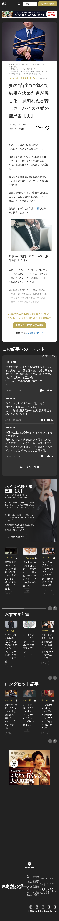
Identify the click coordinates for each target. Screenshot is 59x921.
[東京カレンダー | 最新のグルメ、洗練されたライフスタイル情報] (4, 4)
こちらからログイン (34, 332)
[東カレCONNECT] (29, 14)
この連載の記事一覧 (15, 536)
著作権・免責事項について (36, 887)
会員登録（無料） (47, 4)
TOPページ (29, 876)
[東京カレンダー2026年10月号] (29, 767)
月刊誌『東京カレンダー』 (47, 879)
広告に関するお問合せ (29, 888)
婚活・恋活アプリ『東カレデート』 (47, 884)
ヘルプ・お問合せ (29, 881)
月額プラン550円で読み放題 (29, 325)
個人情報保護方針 (36, 881)
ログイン (29, 4)
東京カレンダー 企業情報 (29, 894)
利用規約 (36, 876)
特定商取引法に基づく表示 (36, 893)
